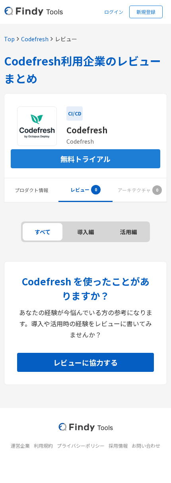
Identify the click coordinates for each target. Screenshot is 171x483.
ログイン (113, 11)
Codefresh (35, 39)
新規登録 (145, 11)
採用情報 (118, 445)
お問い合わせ (146, 445)
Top (9, 39)
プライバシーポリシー (81, 445)
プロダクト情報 (31, 190)
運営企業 (20, 445)
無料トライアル (85, 159)
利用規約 (43, 445)
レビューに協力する (85, 362)
